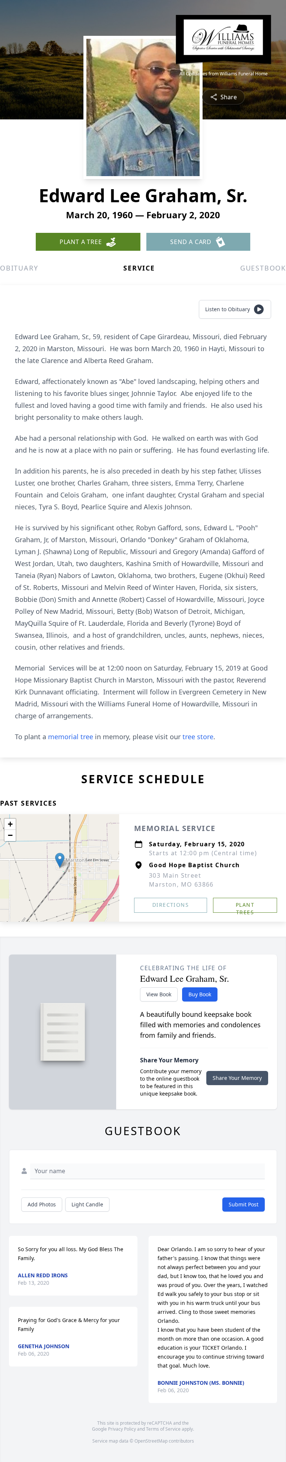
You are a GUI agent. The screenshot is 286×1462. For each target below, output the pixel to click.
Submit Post (243, 1204)
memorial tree (70, 736)
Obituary (19, 267)
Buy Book (199, 994)
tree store (197, 736)
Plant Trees (245, 907)
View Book (158, 994)
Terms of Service (163, 1429)
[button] (59, 860)
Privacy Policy (122, 1429)
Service (139, 267)
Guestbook (263, 267)
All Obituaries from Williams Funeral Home (223, 74)
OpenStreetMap (151, 1441)
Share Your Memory (237, 1077)
